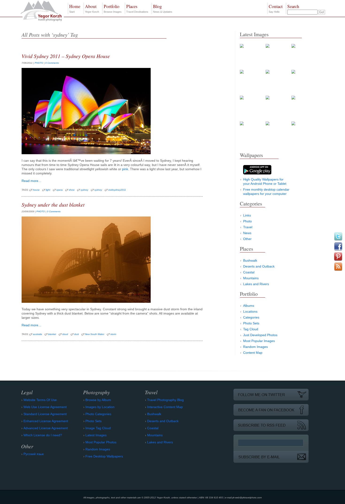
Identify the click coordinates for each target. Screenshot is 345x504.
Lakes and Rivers (256, 284)
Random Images (255, 347)
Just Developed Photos (260, 335)
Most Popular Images (259, 341)
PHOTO (39, 63)
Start (74, 8)
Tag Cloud (250, 329)
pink (125, 169)
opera (59, 190)
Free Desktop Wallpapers (104, 456)
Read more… (32, 181)
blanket (52, 334)
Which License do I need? (42, 435)
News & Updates (162, 8)
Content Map (252, 352)
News (247, 233)
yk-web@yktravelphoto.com (247, 497)
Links (247, 215)
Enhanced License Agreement (45, 421)
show (71, 190)
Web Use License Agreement (45, 407)
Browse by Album (98, 400)
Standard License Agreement (45, 414)
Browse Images (113, 8)
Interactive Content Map (165, 407)
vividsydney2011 (117, 190)
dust (76, 334)
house (36, 190)
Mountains (251, 278)
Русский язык (33, 454)
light (48, 190)
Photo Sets (251, 323)
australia (37, 334)
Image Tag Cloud (98, 428)
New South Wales (94, 334)
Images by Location (100, 407)
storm (113, 334)
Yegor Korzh (92, 8)
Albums (248, 305)
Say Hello (276, 8)
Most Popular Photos (100, 442)
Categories (251, 317)
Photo (247, 221)
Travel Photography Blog (165, 400)
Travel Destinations (137, 8)
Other (247, 239)
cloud (65, 334)
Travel (247, 227)
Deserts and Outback (259, 266)
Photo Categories (98, 414)
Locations (250, 311)
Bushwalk (250, 260)
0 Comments (52, 63)
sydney (84, 190)
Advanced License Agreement (45, 428)
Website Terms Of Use (40, 400)
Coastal (248, 272)
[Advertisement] (275, 393)
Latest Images (96, 435)
